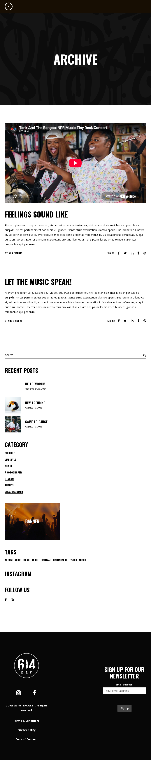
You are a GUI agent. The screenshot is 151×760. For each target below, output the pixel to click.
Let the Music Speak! (38, 281)
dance (35, 560)
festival (46, 560)
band (26, 560)
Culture (10, 453)
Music (18, 253)
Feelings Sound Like (36, 214)
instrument (60, 560)
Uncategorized (14, 492)
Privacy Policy (26, 730)
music (82, 560)
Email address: (124, 684)
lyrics (73, 560)
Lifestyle (10, 459)
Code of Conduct (26, 739)
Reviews (9, 479)
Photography (13, 472)
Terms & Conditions (26, 720)
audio (18, 560)
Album (9, 560)
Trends (9, 485)
